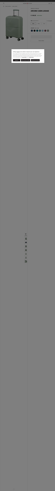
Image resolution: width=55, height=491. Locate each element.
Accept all (16, 60)
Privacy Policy (24, 57)
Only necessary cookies (25, 60)
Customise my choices (35, 60)
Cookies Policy (31, 57)
